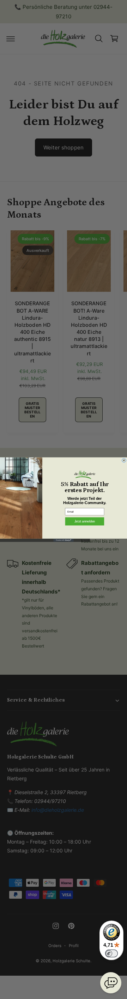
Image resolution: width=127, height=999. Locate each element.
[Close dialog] (124, 460)
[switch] (111, 953)
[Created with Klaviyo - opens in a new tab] (63, 540)
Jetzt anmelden (84, 521)
